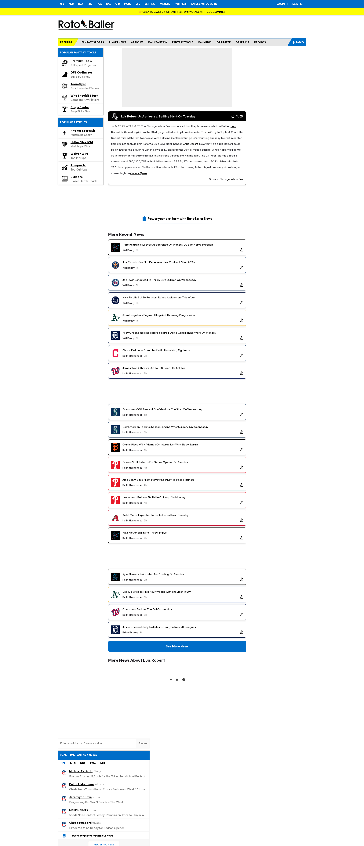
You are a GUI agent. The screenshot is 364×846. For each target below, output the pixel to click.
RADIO (300, 42)
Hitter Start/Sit (82, 142)
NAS (108, 3)
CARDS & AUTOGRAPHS (204, 3)
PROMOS (260, 42)
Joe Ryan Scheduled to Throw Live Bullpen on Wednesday (159, 280)
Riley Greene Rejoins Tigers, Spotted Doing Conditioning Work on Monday (169, 332)
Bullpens (77, 176)
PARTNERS (180, 3)
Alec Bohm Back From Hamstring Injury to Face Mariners (158, 479)
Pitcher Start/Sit (83, 130)
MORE (127, 3)
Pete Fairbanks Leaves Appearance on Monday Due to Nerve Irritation (167, 244)
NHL (89, 3)
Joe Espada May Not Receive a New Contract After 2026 (158, 262)
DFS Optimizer (81, 72)
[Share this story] (233, 116)
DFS (138, 3)
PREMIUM (66, 42)
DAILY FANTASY (157, 42)
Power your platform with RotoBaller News (180, 218)
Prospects (78, 165)
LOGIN (280, 3)
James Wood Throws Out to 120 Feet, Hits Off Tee (154, 368)
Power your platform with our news (91, 835)
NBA (80, 3)
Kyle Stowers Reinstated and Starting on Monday (153, 574)
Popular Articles (73, 122)
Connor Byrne (138, 173)
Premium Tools (81, 61)
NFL (62, 3)
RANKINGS (205, 42)
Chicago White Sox (231, 179)
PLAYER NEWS (117, 42)
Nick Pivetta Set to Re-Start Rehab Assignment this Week (158, 297)
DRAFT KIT (242, 42)
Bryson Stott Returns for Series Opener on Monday (155, 462)
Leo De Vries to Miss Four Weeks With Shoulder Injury (156, 591)
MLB (71, 3)
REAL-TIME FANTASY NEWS (78, 755)
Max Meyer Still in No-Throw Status (144, 532)
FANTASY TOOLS (182, 42)
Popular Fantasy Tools (78, 52)
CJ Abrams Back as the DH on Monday (147, 609)
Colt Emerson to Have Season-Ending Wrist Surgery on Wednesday (165, 427)
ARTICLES (137, 42)
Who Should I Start (84, 95)
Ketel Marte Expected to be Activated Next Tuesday (155, 515)
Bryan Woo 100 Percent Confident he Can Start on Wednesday (162, 409)
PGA (99, 3)
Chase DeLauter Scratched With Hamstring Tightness (156, 350)
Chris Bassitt (190, 144)
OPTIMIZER (224, 42)
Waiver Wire (80, 153)
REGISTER (297, 3)
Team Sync (78, 84)
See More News (177, 646)
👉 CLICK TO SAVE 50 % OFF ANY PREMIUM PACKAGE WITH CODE (182, 11)
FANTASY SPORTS (93, 42)
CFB (117, 3)
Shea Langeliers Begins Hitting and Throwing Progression (158, 315)
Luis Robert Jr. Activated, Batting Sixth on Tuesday (158, 116)
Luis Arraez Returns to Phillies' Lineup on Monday (153, 497)
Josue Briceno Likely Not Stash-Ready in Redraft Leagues (159, 627)
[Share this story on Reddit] (241, 116)
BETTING (149, 3)
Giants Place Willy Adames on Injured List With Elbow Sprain (160, 444)
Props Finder (80, 107)
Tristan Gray (209, 132)
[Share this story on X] (237, 116)
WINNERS (164, 3)
